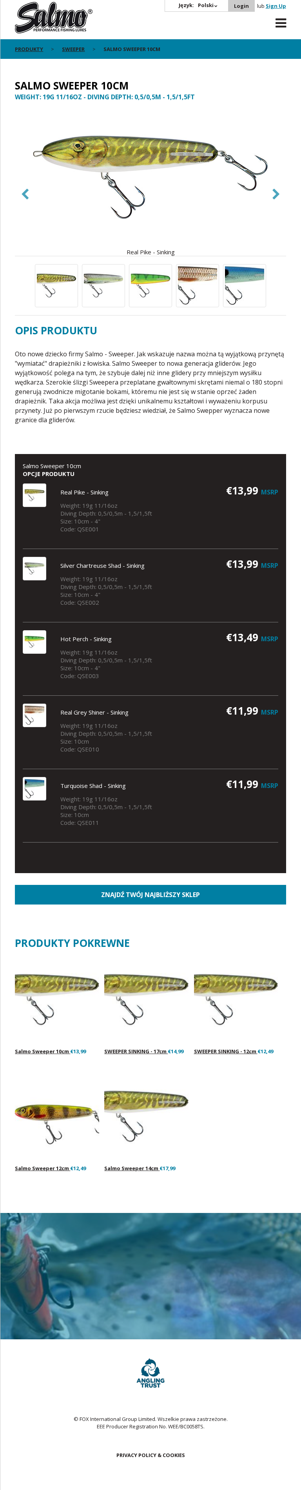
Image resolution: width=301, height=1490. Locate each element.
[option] (150, 182)
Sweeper (73, 49)
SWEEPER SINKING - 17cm (136, 1051)
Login (241, 5)
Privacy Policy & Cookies (150, 1455)
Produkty (29, 49)
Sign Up (276, 5)
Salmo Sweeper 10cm (42, 1051)
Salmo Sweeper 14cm (132, 1168)
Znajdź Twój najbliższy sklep (150, 894)
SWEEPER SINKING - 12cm (225, 1051)
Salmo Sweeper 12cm (42, 1168)
